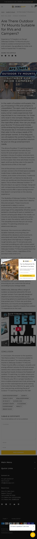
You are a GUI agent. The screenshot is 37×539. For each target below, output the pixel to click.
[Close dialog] (35, 260)
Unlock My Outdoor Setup (27, 275)
